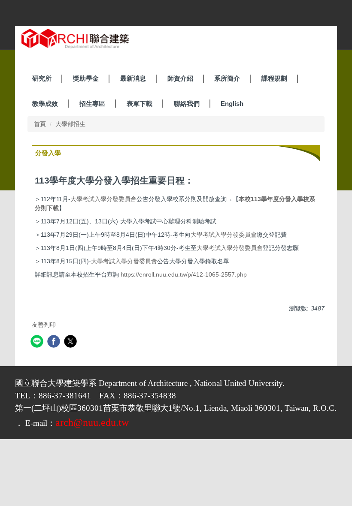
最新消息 (133, 78)
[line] (38, 342)
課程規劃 (274, 78)
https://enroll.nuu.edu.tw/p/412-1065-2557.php (184, 274)
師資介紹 (180, 78)
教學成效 (45, 103)
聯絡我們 (187, 103)
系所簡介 (227, 78)
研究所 (42, 78)
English (232, 103)
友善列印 (44, 324)
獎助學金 (86, 78)
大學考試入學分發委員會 (103, 199)
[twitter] (71, 342)
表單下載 (139, 103)
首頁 (40, 123)
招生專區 (92, 103)
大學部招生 (70, 123)
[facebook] (54, 342)
